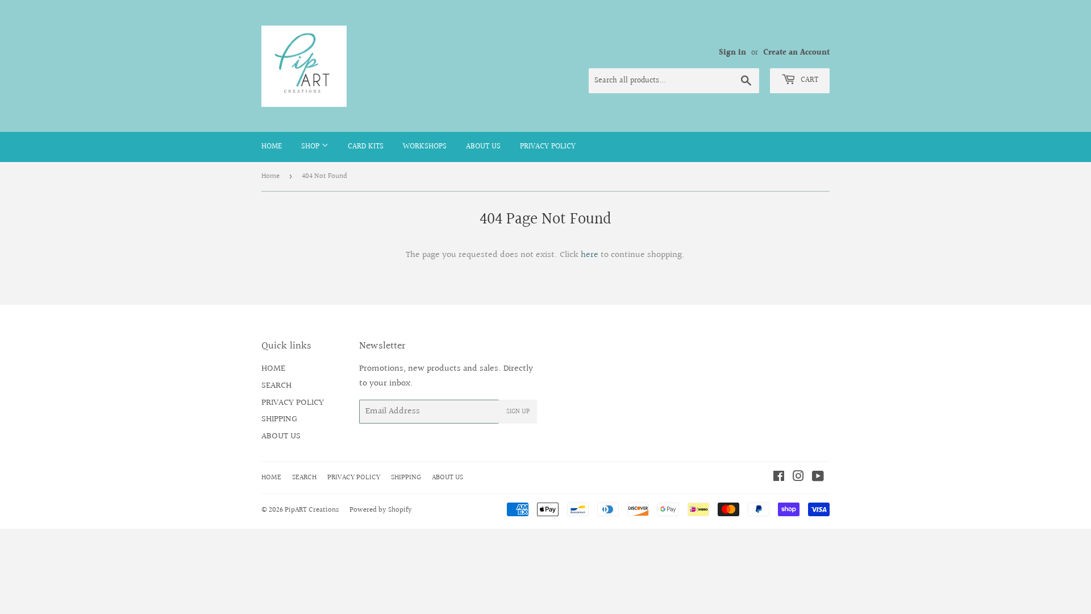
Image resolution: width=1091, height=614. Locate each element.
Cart (808, 80)
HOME (271, 146)
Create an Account (796, 53)
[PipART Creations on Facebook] (779, 478)
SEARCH (276, 386)
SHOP (311, 146)
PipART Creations (312, 510)
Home (270, 176)
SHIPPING (279, 419)
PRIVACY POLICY (548, 146)
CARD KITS (366, 146)
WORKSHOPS (425, 146)
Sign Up (518, 411)
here (589, 255)
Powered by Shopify (380, 510)
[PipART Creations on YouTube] (818, 478)
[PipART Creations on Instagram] (798, 478)
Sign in (732, 53)
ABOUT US (483, 146)
